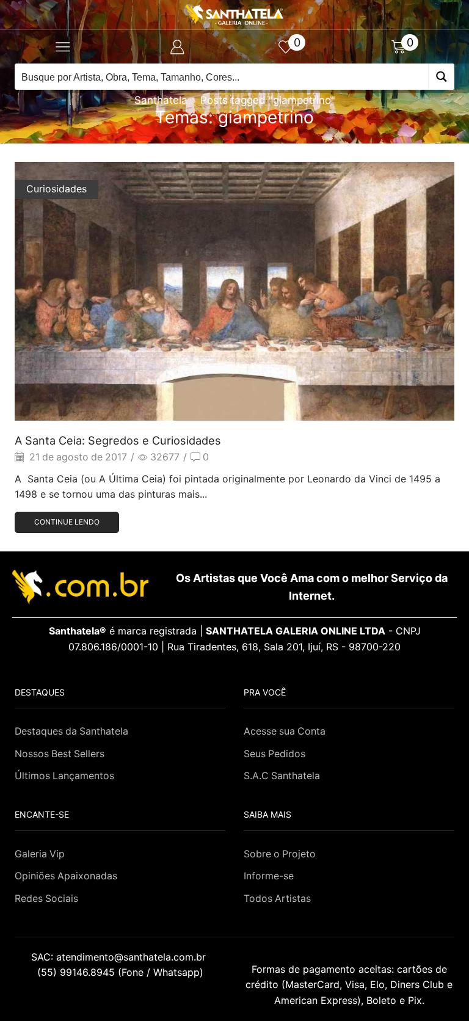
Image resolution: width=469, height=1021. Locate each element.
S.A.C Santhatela (282, 776)
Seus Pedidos (274, 754)
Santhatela (160, 100)
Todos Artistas (277, 898)
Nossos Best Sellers (59, 754)
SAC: (120, 957)
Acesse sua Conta (284, 731)
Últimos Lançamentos (64, 776)
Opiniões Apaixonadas (66, 876)
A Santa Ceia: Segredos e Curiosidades (118, 440)
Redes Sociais (46, 898)
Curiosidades (56, 189)
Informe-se (269, 876)
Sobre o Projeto (280, 854)
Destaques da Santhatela (71, 731)
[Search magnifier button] (441, 77)
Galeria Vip (40, 854)
